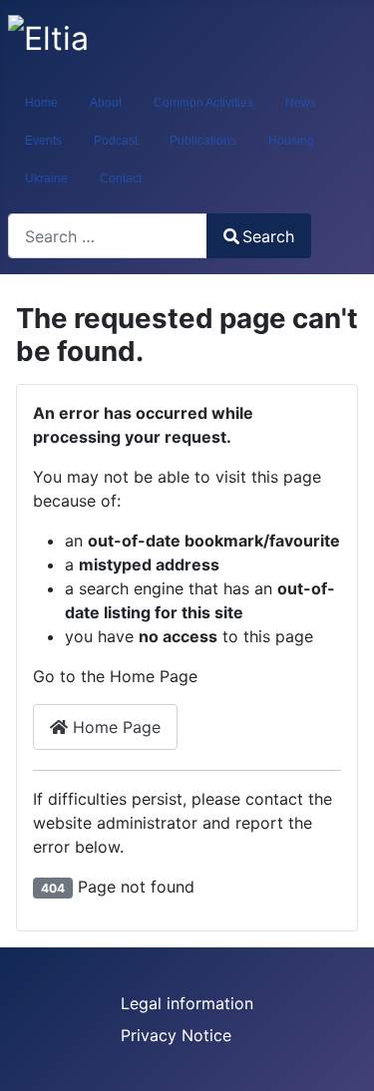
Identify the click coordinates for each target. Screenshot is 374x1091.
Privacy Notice (176, 1035)
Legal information (187, 1003)
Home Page (114, 727)
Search (268, 236)
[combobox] (107, 235)
